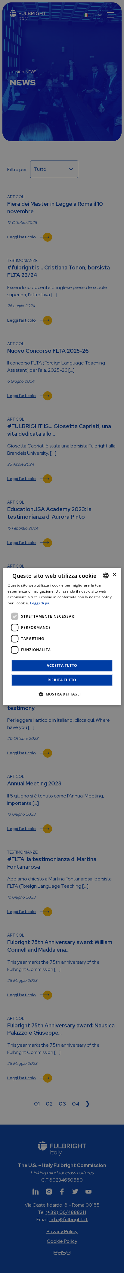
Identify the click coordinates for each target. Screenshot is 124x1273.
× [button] (114, 575)
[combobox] (106, 575)
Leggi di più (40, 603)
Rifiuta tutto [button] (62, 680)
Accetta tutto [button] (62, 665)
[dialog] (62, 636)
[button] (62, 694)
